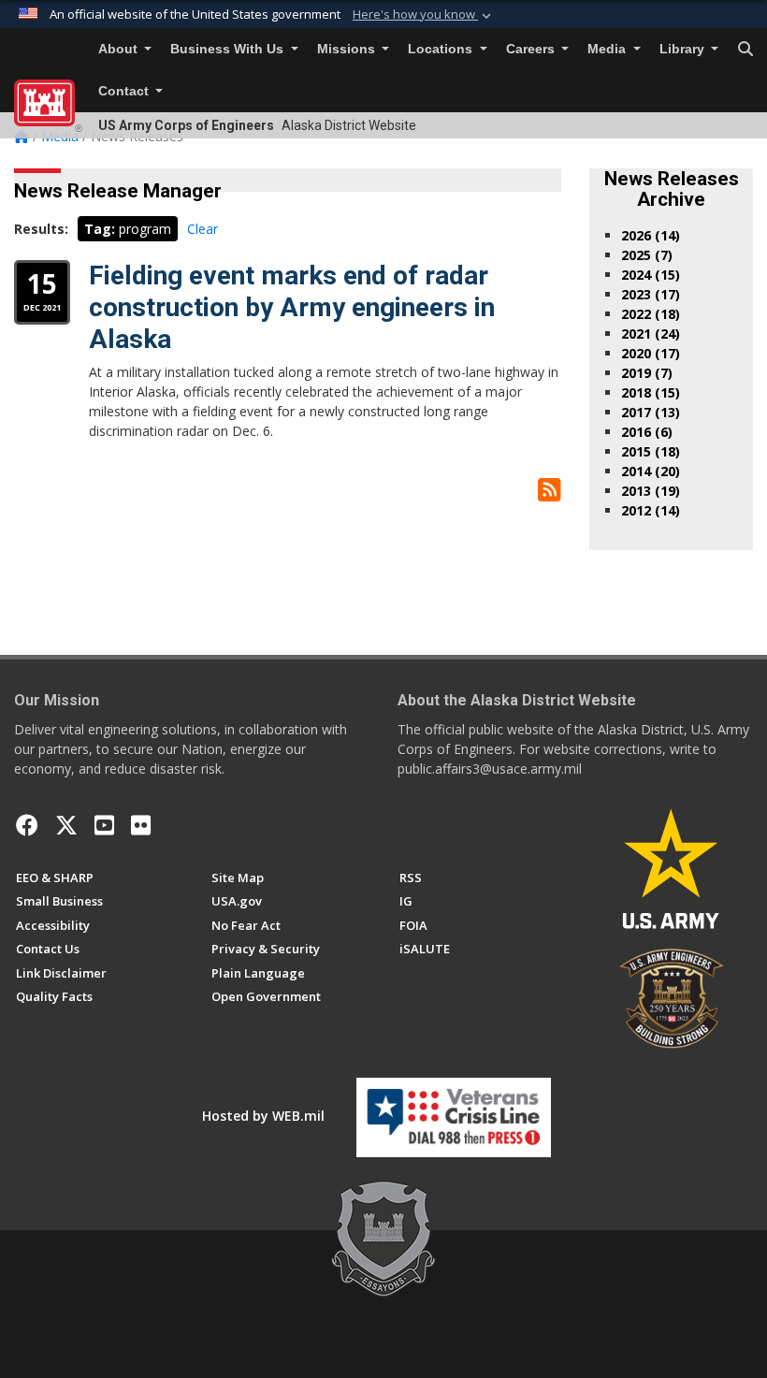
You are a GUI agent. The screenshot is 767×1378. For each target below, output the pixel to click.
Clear (202, 229)
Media (608, 49)
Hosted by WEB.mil (263, 1115)
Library (683, 49)
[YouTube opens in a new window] (104, 825)
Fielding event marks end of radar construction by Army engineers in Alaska (292, 307)
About (119, 49)
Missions (348, 49)
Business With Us (228, 49)
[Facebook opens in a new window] (27, 825)
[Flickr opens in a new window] (141, 825)
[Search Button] (745, 49)
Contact (125, 91)
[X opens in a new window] (66, 825)
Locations (442, 49)
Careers (532, 49)
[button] (424, 15)
